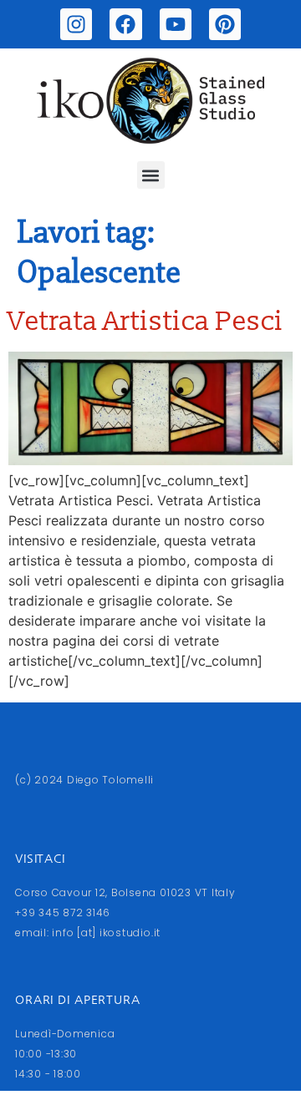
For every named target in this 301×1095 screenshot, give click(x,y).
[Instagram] (76, 24)
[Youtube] (175, 24)
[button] (151, 175)
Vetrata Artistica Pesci (145, 321)
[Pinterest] (225, 24)
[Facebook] (125, 24)
